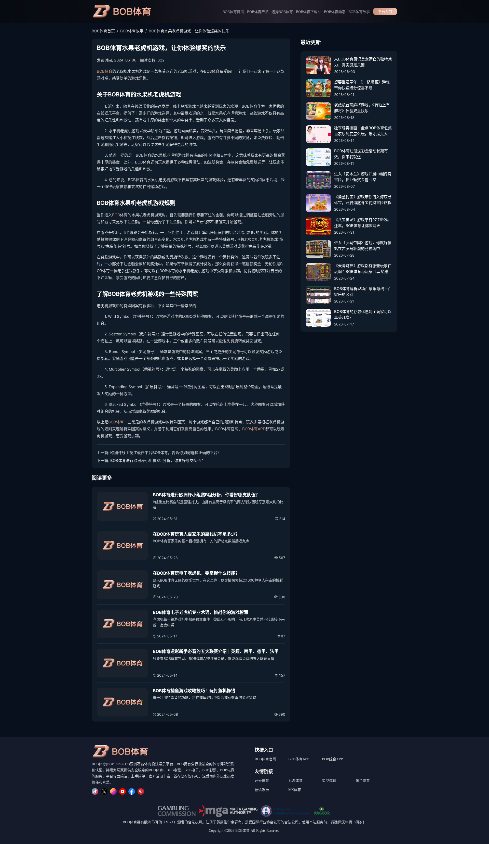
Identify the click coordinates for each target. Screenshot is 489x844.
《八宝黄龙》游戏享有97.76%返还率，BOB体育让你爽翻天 (361, 222)
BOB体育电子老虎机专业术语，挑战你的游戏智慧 (200, 612)
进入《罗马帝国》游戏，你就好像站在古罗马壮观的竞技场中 (362, 245)
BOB (116, 214)
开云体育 (262, 781)
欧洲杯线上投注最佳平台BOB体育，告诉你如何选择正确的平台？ (165, 452)
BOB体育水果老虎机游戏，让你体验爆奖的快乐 (189, 31)
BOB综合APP (332, 759)
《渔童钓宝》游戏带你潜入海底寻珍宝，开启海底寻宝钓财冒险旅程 (362, 199)
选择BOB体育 (282, 12)
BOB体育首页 (233, 12)
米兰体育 (363, 781)
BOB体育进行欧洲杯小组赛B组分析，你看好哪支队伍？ (157, 460)
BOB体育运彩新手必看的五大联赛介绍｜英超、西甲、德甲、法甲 (216, 651)
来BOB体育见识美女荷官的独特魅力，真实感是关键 (363, 62)
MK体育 (294, 790)
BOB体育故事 (359, 12)
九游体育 (295, 781)
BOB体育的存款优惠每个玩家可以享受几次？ (363, 314)
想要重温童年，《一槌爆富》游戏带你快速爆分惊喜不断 (362, 85)
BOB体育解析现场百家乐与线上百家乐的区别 (363, 291)
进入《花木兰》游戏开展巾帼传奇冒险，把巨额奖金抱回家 (362, 176)
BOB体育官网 (265, 759)
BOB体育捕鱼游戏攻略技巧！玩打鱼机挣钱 (194, 690)
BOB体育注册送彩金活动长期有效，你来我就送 (361, 153)
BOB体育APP (253, 428)
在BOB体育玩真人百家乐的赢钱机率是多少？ (196, 534)
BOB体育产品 (257, 12)
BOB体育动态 (334, 12)
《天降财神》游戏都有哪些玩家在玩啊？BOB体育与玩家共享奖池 (362, 268)
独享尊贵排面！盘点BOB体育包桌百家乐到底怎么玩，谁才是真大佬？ (363, 131)
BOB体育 (104, 71)
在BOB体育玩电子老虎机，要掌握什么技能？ (196, 573)
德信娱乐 (262, 790)
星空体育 (329, 781)
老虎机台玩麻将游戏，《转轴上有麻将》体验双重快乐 (362, 108)
